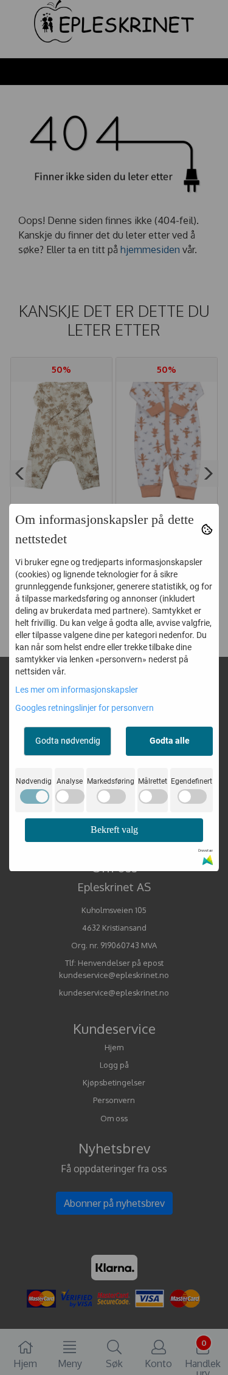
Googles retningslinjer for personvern (84, 708)
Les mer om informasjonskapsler (76, 689)
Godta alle (170, 740)
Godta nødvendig (67, 740)
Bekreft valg (114, 829)
